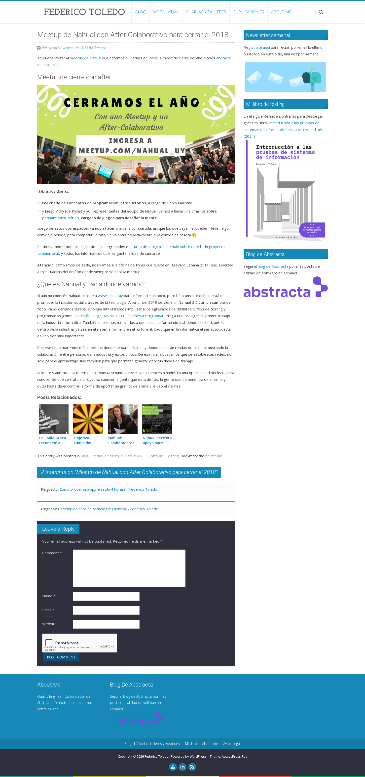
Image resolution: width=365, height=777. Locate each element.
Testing (172, 455)
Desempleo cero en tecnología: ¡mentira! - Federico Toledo (108, 508)
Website (49, 623)
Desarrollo (114, 455)
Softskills (156, 455)
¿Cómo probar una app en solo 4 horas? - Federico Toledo (107, 489)
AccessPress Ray (234, 756)
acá (55, 709)
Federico (99, 47)
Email (48, 609)
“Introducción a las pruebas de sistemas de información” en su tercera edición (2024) (283, 129)
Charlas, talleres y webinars (158, 743)
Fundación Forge (87, 315)
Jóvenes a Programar (145, 315)
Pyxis (153, 57)
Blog (140, 12)
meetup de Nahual (85, 57)
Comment (52, 552)
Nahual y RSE (136, 455)
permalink (213, 455)
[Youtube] (173, 767)
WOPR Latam (166, 12)
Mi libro (191, 743)
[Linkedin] (182, 767)
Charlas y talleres (206, 12)
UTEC (120, 315)
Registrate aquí (257, 47)
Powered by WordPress (189, 756)
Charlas (96, 455)
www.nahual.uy (110, 295)
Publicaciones (248, 12)
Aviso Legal (232, 743)
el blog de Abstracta (271, 266)
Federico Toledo (157, 756)
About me (281, 12)
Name (48, 595)
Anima (109, 315)
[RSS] (192, 767)
